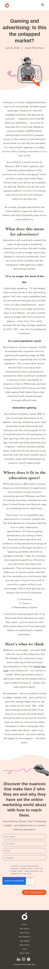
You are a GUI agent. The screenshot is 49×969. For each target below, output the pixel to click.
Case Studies (24, 941)
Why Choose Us (25, 936)
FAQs (24, 949)
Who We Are (24, 928)
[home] (7, 5)
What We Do (24, 932)
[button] (42, 5)
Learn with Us (24, 945)
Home (24, 924)
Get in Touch (24, 953)
